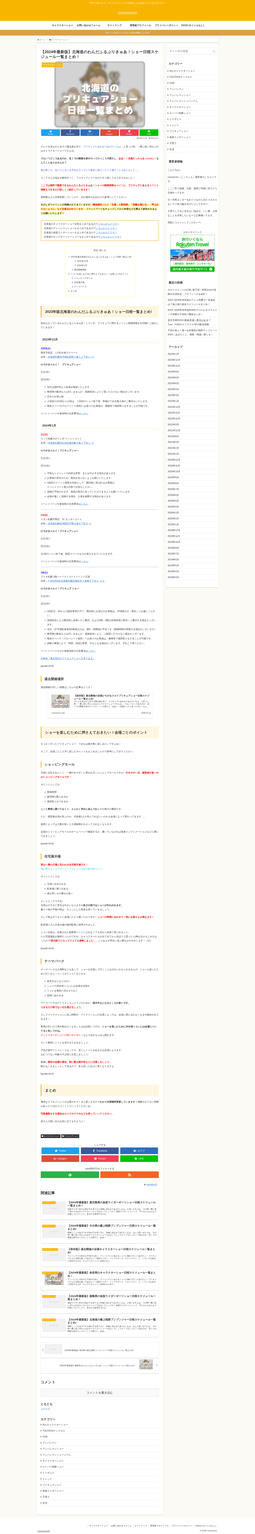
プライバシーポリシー (182, 1526)
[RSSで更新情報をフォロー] (129, 1174)
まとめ (74, 291)
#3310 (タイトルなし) (206, 1526)
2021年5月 (173, 442)
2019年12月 (174, 530)
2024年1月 (82, 265)
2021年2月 (173, 448)
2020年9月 (173, 477)
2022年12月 (174, 407)
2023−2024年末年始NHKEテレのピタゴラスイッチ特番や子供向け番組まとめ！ (192, 312)
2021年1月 (173, 454)
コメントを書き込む (99, 1392)
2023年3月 (173, 395)
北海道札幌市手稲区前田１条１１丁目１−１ (71, 357)
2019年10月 (174, 542)
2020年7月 (173, 489)
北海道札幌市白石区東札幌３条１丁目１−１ (71, 443)
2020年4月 (173, 506)
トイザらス (48, 1473)
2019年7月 (173, 553)
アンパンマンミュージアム (56, 1455)
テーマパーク (80, 286)
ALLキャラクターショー (55, 1424)
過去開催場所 (80, 269)
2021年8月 (173, 436)
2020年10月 (174, 471)
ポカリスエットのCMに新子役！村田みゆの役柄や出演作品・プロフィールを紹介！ (192, 292)
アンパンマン (49, 1442)
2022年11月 (174, 412)
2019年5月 (173, 565)
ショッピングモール (83, 278)
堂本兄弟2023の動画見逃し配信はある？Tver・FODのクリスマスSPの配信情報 (189, 322)
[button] (214, 51)
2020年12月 (174, 460)
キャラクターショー (52, 1136)
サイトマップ (141, 1526)
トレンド (47, 1479)
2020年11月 (174, 465)
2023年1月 (173, 401)
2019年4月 (173, 571)
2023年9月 (173, 371)
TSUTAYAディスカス (53, 1431)
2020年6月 (173, 495)
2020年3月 (173, 512)
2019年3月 (173, 577)
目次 (95, 250)
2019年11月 (174, 536)
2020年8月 (173, 483)
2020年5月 (173, 501)
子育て (46, 1497)
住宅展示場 (79, 282)
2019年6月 (173, 559)
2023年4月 (173, 389)
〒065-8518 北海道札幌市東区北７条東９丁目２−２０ (76, 581)
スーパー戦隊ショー (53, 1467)
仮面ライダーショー (53, 1491)
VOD (45, 1436)
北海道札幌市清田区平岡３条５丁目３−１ (70, 523)
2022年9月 (173, 424)
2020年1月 (173, 524)
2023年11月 (174, 366)
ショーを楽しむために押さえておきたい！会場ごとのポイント (100, 274)
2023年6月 (173, 383)
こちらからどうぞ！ (108, 224)
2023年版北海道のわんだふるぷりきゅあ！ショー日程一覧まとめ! (101, 257)
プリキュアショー (71, 1136)
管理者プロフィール (159, 1526)
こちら (84, 413)
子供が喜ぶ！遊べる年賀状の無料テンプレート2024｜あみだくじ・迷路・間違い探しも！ (192, 332)
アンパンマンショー (53, 1449)
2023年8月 (173, 377)
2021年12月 (174, 430)
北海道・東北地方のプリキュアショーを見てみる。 (68, 658)
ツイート (45, 1408)
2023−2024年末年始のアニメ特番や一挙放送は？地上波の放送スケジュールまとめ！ (191, 302)
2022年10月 (174, 418)
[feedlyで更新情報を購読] (70, 1174)
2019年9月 (173, 548)
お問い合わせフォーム (121, 1526)
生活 (44, 1503)
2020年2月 (173, 518)
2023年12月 (82, 261)
